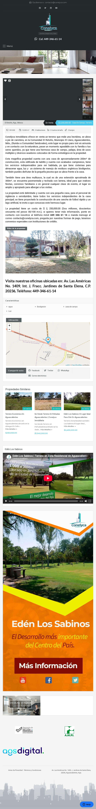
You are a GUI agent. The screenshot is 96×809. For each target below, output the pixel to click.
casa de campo (72, 307)
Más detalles (10, 429)
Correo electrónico (39, 376)
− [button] (9, 329)
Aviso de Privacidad (15, 770)
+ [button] (9, 325)
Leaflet (68, 365)
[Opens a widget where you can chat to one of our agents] (87, 805)
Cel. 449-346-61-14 (50, 38)
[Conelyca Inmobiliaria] (48, 22)
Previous (5, 99)
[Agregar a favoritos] (5, 81)
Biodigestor (41, 307)
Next (79, 99)
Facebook (36, 371)
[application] (48, 478)
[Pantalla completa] (90, 501)
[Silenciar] (86, 501)
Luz (9, 311)
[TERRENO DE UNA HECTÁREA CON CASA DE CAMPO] (48, 340)
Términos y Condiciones (32, 770)
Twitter (50, 371)
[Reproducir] (6, 501)
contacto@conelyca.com (56, 2)
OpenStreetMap (77, 365)
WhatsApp (65, 371)
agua (10, 307)
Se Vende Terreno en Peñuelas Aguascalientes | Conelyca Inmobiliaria (47, 417)
